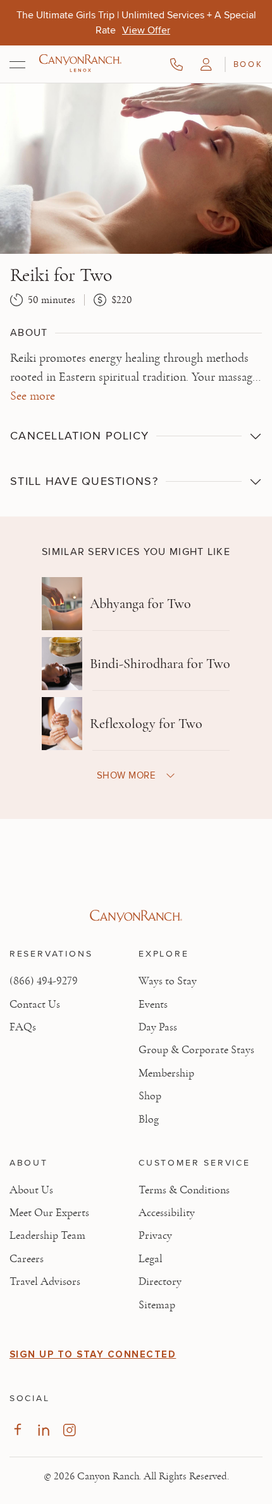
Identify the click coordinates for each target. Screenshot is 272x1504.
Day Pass (158, 1027)
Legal (151, 1259)
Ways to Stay (168, 981)
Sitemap (157, 1305)
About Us (31, 1190)
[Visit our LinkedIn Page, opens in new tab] (43, 1430)
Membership (166, 1073)
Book (248, 63)
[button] (206, 64)
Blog (149, 1119)
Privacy (155, 1235)
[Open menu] (17, 64)
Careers (26, 1259)
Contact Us (34, 1004)
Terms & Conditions (184, 1190)
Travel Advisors (44, 1281)
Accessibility (167, 1213)
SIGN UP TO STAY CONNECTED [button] (92, 1354)
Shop (150, 1096)
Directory (160, 1281)
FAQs (22, 1027)
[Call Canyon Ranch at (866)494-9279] (176, 64)
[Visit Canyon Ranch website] (136, 916)
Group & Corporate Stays (196, 1050)
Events (153, 1004)
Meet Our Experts (49, 1213)
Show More (126, 775)
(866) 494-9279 (43, 981)
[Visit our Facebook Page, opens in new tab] (17, 1430)
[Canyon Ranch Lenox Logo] (80, 64)
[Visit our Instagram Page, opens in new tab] (69, 1430)
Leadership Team (47, 1235)
